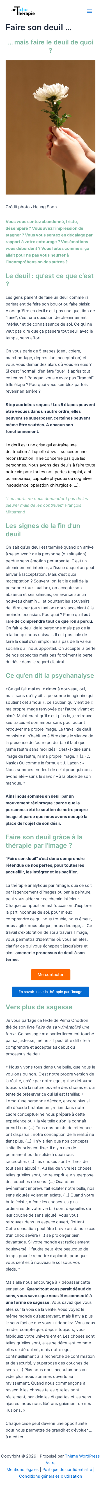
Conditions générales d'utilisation (50, 1476)
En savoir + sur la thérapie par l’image (50, 991)
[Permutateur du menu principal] (89, 11)
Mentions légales (22, 1469)
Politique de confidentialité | (68, 1469)
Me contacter (51, 974)
